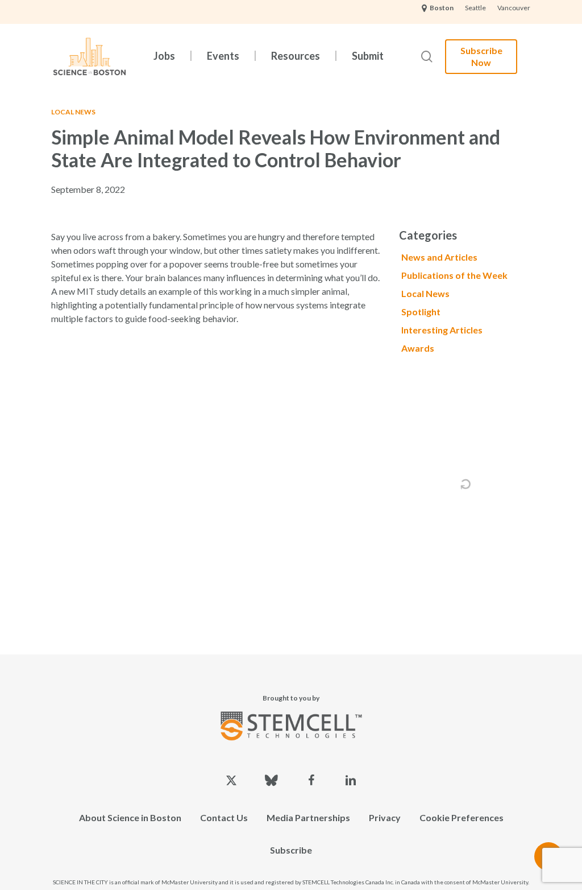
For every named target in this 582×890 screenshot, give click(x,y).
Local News (73, 112)
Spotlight (420, 311)
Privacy (385, 817)
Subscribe (291, 849)
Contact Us (224, 817)
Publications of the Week (454, 275)
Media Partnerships (308, 817)
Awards (417, 348)
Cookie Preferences (461, 817)
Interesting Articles (442, 329)
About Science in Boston (130, 817)
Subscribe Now (481, 56)
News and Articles (439, 257)
